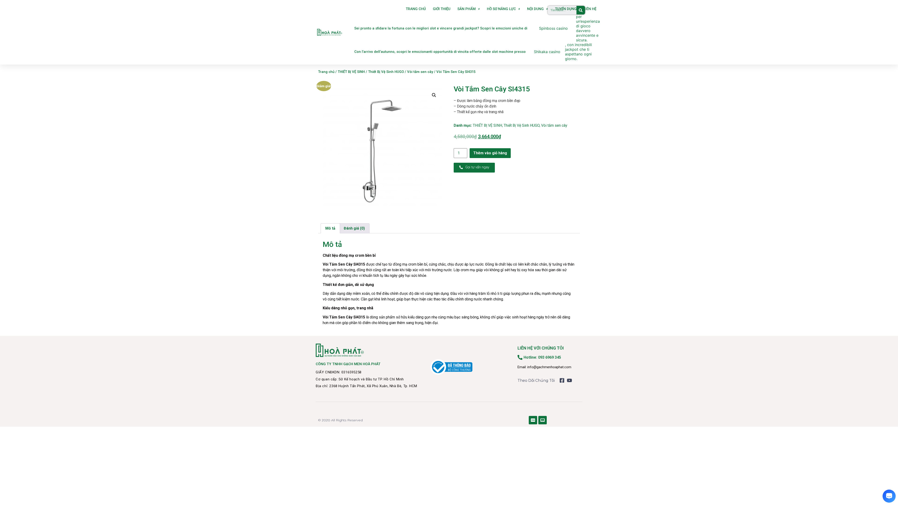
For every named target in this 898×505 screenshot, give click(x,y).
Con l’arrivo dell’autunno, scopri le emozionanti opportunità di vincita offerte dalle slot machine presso (440, 52)
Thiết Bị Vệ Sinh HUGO (386, 72)
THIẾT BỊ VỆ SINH (351, 72)
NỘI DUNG (535, 9)
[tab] (330, 228)
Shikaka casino (547, 51)
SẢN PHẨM (466, 9)
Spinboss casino (553, 28)
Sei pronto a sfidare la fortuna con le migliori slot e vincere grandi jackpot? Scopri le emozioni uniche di (440, 28)
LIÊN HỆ (590, 9)
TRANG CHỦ (416, 9)
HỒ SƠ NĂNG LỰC (501, 9)
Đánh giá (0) (354, 228)
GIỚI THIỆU (441, 9)
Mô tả (330, 228)
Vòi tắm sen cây (420, 72)
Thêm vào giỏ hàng (490, 153)
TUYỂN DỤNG (566, 9)
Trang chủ (326, 72)
